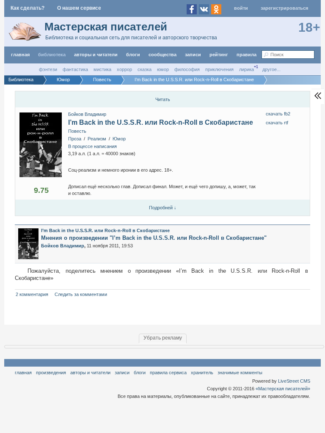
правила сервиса (168, 372)
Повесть (77, 131)
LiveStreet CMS (294, 381)
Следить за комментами (81, 294)
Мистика (102, 69)
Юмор (163, 69)
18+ (309, 27)
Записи (193, 54)
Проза (74, 138)
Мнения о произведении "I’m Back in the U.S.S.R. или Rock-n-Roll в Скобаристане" (154, 238)
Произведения (51, 372)
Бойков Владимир (87, 114)
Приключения (219, 69)
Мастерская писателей (105, 26)
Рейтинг (218, 54)
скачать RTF (277, 122)
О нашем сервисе (79, 8)
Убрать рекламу (162, 338)
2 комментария (32, 294)
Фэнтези (48, 69)
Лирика (246, 69)
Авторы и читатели (90, 372)
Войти (241, 8)
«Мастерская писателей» (283, 388)
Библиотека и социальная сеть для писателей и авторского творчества (131, 38)
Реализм (97, 138)
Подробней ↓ (162, 207)
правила (246, 54)
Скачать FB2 (278, 113)
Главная (23, 372)
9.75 (41, 190)
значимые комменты (240, 372)
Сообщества (162, 54)
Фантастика (75, 69)
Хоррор (124, 69)
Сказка (144, 69)
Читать (162, 99)
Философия (187, 69)
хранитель (202, 372)
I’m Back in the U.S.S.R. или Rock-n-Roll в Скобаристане (160, 122)
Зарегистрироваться (284, 8)
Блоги (133, 54)
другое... (271, 69)
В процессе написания (92, 146)
